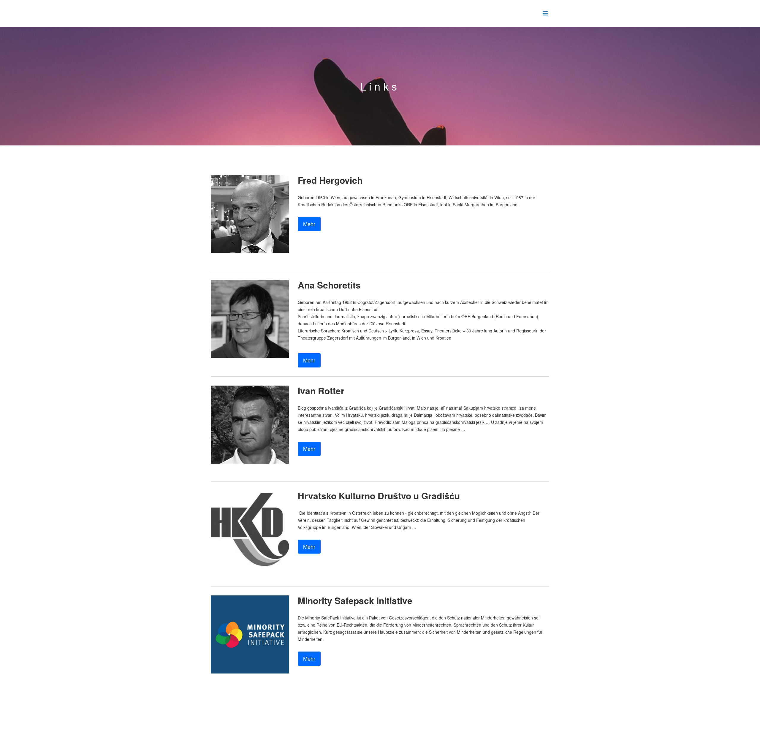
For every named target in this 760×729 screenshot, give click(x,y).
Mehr (309, 224)
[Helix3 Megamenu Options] (545, 13)
